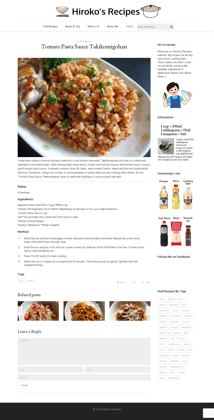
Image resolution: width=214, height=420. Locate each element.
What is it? (93, 26)
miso (161, 344)
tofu (172, 372)
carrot (175, 310)
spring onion (177, 366)
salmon (185, 355)
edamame (186, 327)
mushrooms (174, 344)
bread (162, 304)
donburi (163, 327)
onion (187, 344)
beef (181, 299)
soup (184, 361)
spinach (163, 366)
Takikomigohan (84, 41)
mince (181, 338)
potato (171, 349)
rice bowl (164, 355)
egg (161, 333)
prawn (181, 349)
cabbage (173, 304)
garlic (177, 333)
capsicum (164, 310)
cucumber (174, 321)
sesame (163, 361)
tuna (161, 378)
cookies (188, 316)
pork (161, 349)
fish (169, 333)
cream (162, 321)
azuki (161, 299)
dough (174, 327)
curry (185, 321)
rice (21, 280)
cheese (186, 310)
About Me (112, 26)
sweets (163, 372)
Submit (24, 385)
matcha (163, 338)
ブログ (129, 26)
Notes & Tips (72, 26)
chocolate (176, 316)
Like (147, 282)
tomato (30, 280)
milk (173, 338)
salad (175, 355)
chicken (163, 316)
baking (171, 299)
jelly (186, 333)
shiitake (175, 361)
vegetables (173, 378)
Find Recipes (50, 26)
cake (183, 304)
